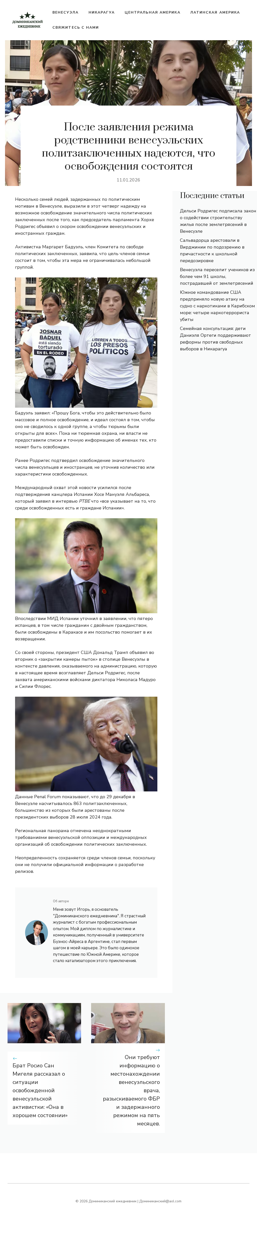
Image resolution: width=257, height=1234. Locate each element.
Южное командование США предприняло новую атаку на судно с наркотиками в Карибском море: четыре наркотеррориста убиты (217, 305)
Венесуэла (65, 12)
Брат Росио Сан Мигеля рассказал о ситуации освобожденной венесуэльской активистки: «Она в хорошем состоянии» (40, 1090)
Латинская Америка (215, 12)
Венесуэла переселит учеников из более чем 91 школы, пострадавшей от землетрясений (217, 276)
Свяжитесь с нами (75, 27)
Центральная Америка (152, 12)
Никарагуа (102, 12)
